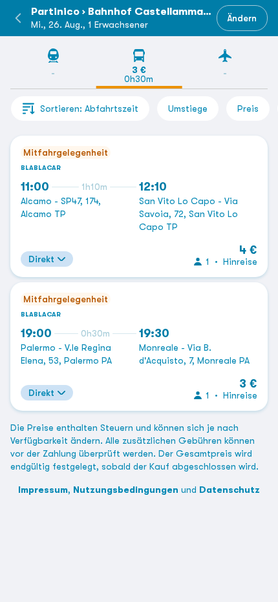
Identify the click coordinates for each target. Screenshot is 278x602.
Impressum (43, 489)
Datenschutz (229, 489)
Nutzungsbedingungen (125, 489)
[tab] (53, 68)
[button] (18, 18)
